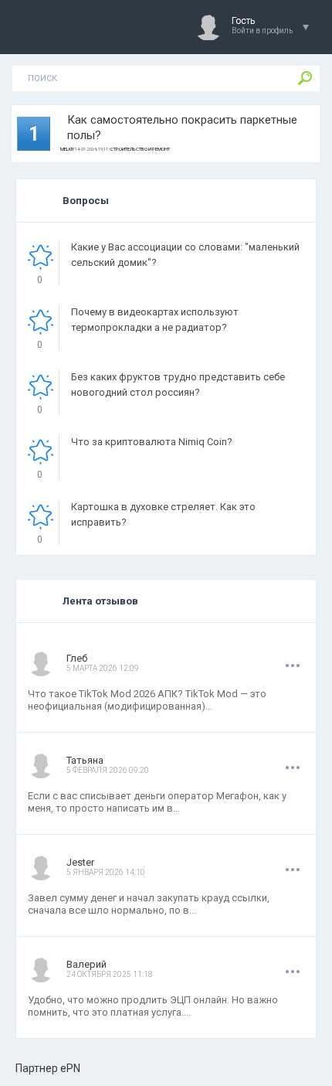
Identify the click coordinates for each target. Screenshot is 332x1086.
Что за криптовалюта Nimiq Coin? (151, 442)
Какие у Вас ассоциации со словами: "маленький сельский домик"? (185, 254)
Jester (80, 862)
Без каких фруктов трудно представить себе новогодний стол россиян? (178, 384)
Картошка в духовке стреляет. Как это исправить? (163, 514)
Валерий (86, 964)
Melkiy (67, 148)
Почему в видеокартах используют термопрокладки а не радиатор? (155, 319)
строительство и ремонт (140, 148)
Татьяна (84, 760)
